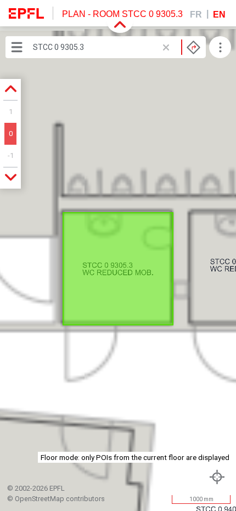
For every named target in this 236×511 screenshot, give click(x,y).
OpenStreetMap (39, 499)
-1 (11, 155)
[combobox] (116, 47)
